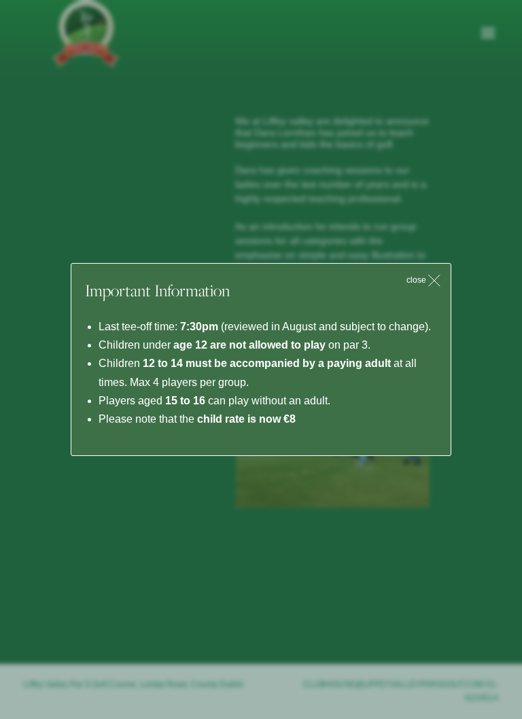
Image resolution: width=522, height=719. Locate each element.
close (417, 280)
